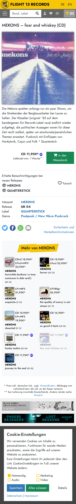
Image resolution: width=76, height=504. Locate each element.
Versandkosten (47, 385)
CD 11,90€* (22, 335)
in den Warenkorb (60, 157)
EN (70, 4)
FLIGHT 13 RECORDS (29, 4)
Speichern (15, 488)
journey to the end (15, 366)
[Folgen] (57, 13)
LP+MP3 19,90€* (20, 318)
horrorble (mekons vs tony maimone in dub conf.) (20, 274)
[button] (5, 228)
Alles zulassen (37, 488)
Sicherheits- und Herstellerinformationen (59, 229)
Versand (38, 395)
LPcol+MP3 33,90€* (21, 265)
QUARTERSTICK (33, 211)
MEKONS (28, 202)
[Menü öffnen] (5, 13)
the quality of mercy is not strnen (55, 302)
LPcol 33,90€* (58, 263)
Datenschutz (14, 496)
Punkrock (61, 216)
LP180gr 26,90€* (55, 290)
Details (62, 488)
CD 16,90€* (57, 313)
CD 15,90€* (57, 259)
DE (63, 4)
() (72, 13)
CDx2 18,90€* (24, 259)
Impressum (31, 496)
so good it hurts (49, 324)
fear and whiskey (50, 346)
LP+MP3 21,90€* (20, 290)
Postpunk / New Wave (37, 216)
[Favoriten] (51, 13)
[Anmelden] (45, 13)
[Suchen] (37, 13)
